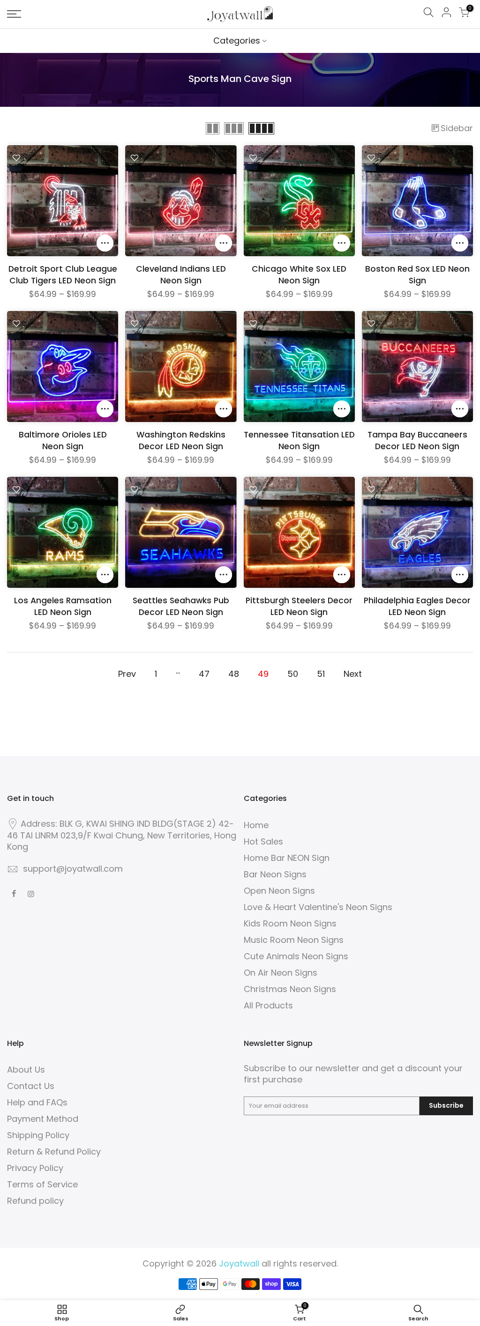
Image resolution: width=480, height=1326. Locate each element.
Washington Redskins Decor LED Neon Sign (180, 440)
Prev (127, 674)
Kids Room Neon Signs (290, 923)
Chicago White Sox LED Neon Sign (299, 274)
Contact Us (30, 1086)
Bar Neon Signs (275, 874)
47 (204, 674)
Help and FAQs (37, 1102)
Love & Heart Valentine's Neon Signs (318, 907)
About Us (26, 1069)
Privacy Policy (35, 1168)
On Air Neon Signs (280, 972)
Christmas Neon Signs (290, 989)
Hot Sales (263, 841)
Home (256, 825)
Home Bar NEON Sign (287, 858)
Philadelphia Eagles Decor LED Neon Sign (417, 606)
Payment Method (42, 1119)
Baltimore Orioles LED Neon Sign (63, 440)
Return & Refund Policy (54, 1151)
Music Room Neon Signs (294, 940)
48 (233, 674)
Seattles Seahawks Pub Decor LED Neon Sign (181, 606)
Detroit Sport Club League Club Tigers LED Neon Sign (62, 274)
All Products (268, 1005)
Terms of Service (42, 1184)
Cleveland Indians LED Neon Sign (181, 274)
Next (353, 674)
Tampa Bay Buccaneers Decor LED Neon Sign (417, 440)
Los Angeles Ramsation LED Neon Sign (63, 606)
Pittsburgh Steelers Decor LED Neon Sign (299, 606)
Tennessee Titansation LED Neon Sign (299, 440)
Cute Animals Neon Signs (296, 956)
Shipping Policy (38, 1135)
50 (292, 674)
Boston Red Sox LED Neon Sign (417, 274)
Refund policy (35, 1201)
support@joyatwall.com (73, 868)
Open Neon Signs (279, 890)
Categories (236, 40)
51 (321, 674)
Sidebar (457, 128)
